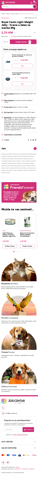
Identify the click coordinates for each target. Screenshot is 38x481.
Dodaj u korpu (10, 246)
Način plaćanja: (9, 100)
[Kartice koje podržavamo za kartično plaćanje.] (3, 455)
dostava (9, 283)
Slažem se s (17, 434)
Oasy (4, 230)
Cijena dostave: (9, 94)
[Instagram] (7, 462)
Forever (8, 352)
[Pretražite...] (34, 6)
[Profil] (31, 3)
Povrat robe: (8, 107)
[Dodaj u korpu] (22, 66)
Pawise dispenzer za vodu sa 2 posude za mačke (22, 55)
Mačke (8, 13)
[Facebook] (3, 462)
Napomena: (7, 117)
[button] (14, 251)
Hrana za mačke (14, 13)
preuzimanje (9, 386)
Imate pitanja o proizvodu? (13, 134)
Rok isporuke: (8, 112)
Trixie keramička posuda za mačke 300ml (21, 73)
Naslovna (3, 13)
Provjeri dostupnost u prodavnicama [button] (22, 36)
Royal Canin (5, 18)
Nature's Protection (25, 230)
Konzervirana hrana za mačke (26, 13)
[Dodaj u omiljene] (35, 32)
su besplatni (9, 318)
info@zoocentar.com (11, 413)
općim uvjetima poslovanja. (20, 434)
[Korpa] (35, 3)
